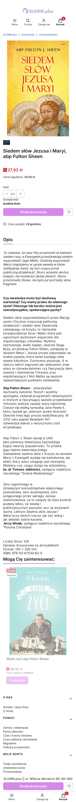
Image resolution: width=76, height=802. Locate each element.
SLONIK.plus (10, 34)
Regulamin (9, 743)
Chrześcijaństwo (48, 34)
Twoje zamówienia (14, 763)
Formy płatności (13, 731)
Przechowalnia (12, 771)
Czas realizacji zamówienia (20, 739)
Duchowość (27, 34)
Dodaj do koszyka (33, 212)
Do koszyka (17, 680)
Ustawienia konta (14, 767)
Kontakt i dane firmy (16, 707)
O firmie (8, 711)
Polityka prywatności (16, 747)
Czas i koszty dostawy (17, 735)
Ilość (6, 187)
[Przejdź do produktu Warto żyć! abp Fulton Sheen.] (38, 611)
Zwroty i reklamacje (15, 727)
